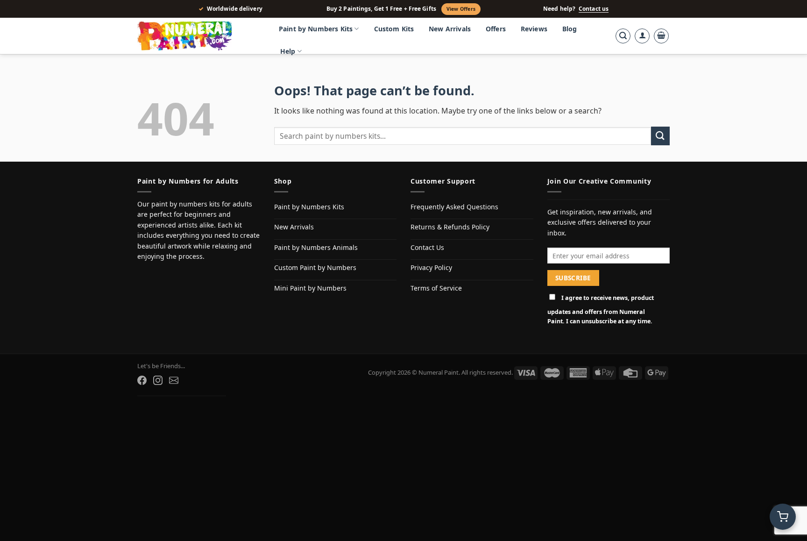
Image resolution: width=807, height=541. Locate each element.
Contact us (594, 9)
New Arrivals (450, 28)
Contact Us (427, 247)
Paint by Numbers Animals (316, 247)
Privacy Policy (431, 267)
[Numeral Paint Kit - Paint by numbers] (198, 36)
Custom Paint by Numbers (315, 267)
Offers (496, 28)
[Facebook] (142, 380)
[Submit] (660, 136)
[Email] (173, 380)
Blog (569, 28)
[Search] (623, 35)
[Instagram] (158, 380)
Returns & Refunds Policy (450, 226)
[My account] (642, 35)
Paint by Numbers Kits (316, 28)
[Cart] (661, 35)
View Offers (460, 9)
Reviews (534, 28)
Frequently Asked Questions (454, 206)
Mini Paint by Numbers (310, 288)
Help (288, 51)
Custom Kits (394, 28)
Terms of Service (436, 288)
